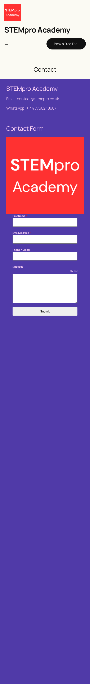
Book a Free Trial (66, 44)
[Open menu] (6, 43)
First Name (20, 216)
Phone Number (22, 250)
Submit (45, 311)
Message (18, 266)
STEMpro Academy (37, 30)
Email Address (22, 233)
